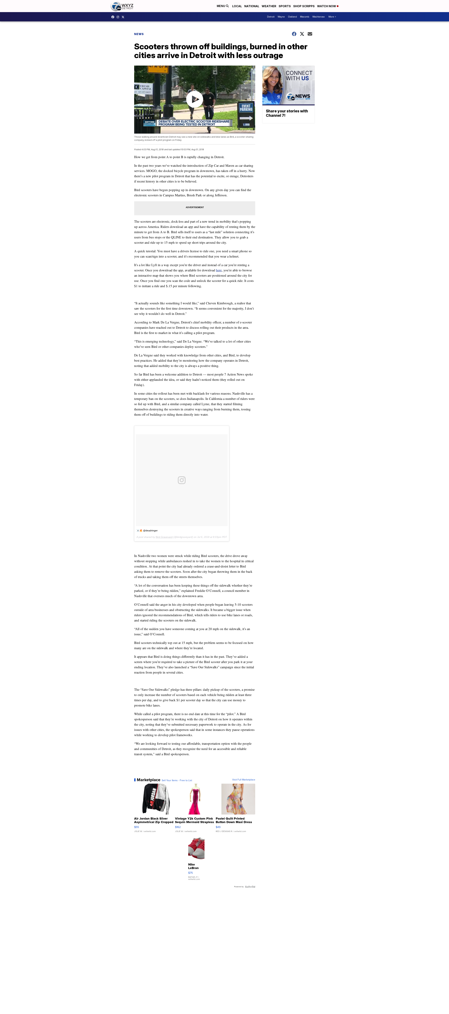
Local (237, 6)
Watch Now (327, 6)
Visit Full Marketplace (243, 780)
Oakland (292, 17)
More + (332, 17)
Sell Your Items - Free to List (177, 780)
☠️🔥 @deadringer (147, 530)
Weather (269, 6)
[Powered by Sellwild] (250, 886)
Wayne (281, 17)
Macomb (304, 17)
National (251, 6)
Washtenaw (318, 17)
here (219, 270)
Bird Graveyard (164, 537)
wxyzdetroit (113, 17)
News (139, 34)
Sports (285, 6)
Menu (221, 6)
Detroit (270, 17)
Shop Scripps (304, 6)
